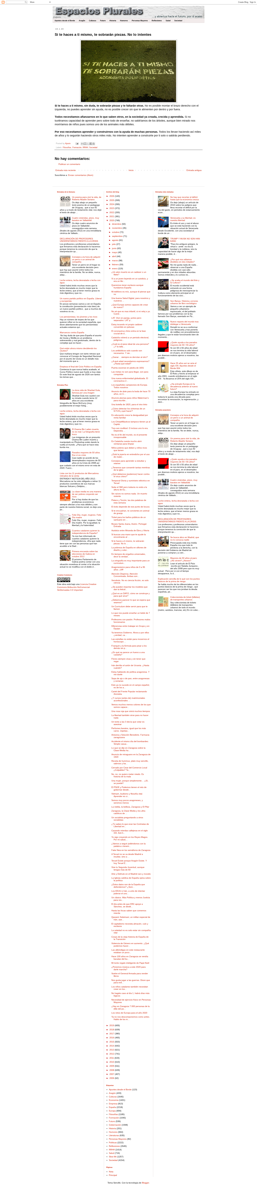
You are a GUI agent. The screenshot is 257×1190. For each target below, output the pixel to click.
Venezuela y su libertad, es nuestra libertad (183, 219)
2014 (112, 1046)
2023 (112, 208)
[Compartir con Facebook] (90, 143)
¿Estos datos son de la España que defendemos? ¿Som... (128, 885)
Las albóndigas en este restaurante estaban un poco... (128, 951)
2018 (112, 1029)
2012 (112, 1054)
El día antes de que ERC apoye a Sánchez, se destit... (127, 905)
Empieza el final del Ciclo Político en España (80, 366)
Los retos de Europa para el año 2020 (129, 1013)
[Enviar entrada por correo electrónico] (77, 143)
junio (114, 248)
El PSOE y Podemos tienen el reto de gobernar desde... (128, 788)
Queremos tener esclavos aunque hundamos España (127, 286)
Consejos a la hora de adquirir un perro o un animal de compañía (86, 259)
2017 (112, 1033)
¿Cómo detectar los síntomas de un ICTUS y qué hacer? (128, 409)
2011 (112, 1058)
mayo (115, 252)
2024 (112, 204)
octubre (116, 232)
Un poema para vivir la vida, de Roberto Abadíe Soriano (86, 198)
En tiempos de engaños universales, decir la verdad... (128, 555)
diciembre (117, 224)
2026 (112, 196)
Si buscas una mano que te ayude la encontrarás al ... (128, 535)
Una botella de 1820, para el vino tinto (129, 404)
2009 (112, 1066)
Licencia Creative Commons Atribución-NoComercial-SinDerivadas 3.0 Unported (76, 587)
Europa (112, 1111)
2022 (112, 212)
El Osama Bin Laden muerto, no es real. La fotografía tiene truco (86, 431)
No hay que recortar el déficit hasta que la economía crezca (184, 198)
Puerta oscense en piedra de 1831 (127, 368)
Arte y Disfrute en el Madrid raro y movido (131, 874)
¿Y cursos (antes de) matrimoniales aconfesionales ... (128, 699)
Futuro (103, 21)
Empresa (113, 1103)
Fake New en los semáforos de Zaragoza (130, 850)
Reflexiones (157, 21)
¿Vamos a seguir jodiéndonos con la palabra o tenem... (128, 844)
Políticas (113, 1142)
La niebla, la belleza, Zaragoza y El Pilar (130, 807)
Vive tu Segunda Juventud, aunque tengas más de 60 (127, 868)
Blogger (145, 1183)
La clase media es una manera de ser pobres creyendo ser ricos (86, 494)
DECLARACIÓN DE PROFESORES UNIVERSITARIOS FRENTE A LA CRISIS (79, 239)
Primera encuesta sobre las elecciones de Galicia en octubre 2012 (85, 554)
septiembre (117, 236)
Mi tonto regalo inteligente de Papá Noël (130, 963)
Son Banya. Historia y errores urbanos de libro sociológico (184, 302)
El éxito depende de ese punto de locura (130, 507)
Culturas (92, 21)
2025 (112, 200)
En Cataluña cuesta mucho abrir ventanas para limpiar (126, 442)
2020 (112, 220)
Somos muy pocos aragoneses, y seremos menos (127, 801)
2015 (112, 1042)
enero (115, 268)
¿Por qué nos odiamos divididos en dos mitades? (182, 260)
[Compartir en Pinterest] (93, 143)
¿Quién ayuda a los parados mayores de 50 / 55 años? (183, 343)
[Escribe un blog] (85, 143)
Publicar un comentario (69, 164)
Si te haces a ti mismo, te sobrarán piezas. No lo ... (127, 542)
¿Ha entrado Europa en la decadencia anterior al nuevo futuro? (184, 386)
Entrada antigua (194, 170)
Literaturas (114, 1135)
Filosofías (67, 147)
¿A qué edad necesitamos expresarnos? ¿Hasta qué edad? (130, 362)
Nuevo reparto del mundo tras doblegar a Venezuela (184, 322)
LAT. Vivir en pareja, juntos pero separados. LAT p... (126, 319)
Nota (111, 1171)
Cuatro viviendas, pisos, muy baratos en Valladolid (85, 219)
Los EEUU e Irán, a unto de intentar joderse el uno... (128, 892)
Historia (112, 21)
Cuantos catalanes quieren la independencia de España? (85, 531)
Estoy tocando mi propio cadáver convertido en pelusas (126, 325)
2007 (112, 1074)
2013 (112, 1050)
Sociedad (178, 21)
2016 (112, 1037)
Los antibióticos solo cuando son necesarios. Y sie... (126, 351)
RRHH (85, 147)
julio (114, 244)
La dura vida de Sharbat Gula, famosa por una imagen (86, 391)
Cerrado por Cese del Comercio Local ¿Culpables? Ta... (129, 768)
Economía (113, 1100)
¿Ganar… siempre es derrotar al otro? (129, 357)
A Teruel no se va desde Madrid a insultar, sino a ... (127, 855)
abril (114, 256)
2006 (112, 1078)
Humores (124, 21)
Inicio (131, 170)
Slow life (113, 1156)
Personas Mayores (140, 21)
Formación (77, 147)
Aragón (82, 21)
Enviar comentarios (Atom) (80, 175)
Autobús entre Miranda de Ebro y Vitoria (130, 530)
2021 (112, 216)
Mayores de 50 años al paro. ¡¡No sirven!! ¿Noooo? (183, 559)
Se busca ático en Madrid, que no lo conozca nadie (184, 538)
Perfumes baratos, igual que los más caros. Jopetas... (128, 729)
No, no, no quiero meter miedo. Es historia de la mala (127, 775)
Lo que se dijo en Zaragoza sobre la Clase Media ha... (128, 749)
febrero (115, 264)
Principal (113, 1175)
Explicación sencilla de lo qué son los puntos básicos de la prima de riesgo (179, 580)
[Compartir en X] (87, 143)
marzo (115, 260)
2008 (112, 1070)
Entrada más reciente (65, 170)
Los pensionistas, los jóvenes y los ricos (78, 317)
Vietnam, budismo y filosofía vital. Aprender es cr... (127, 795)
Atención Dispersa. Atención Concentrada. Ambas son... (125, 575)
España (112, 1107)
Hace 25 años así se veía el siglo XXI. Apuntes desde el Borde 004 (183, 365)
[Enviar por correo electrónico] (82, 143)
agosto (115, 240)
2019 (112, 1025)
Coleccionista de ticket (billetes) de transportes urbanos (185, 598)
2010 (112, 1062)
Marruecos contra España (72, 332)
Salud (168, 21)
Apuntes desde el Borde (65, 21)
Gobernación (115, 1125)
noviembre (117, 228)
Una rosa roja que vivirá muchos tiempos (130, 711)
